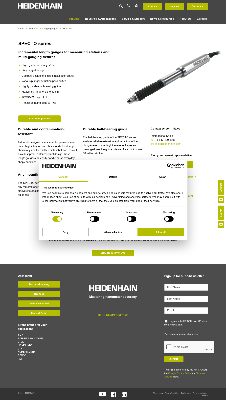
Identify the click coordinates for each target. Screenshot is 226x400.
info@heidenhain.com (168, 143)
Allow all (161, 232)
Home (21, 28)
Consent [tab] (63, 176)
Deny (65, 232)
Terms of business (199, 393)
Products (33, 28)
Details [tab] (113, 176)
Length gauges (50, 28)
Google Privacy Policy (179, 373)
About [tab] (162, 176)
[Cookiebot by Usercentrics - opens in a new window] (169, 165)
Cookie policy (186, 393)
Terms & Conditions (172, 393)
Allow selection (113, 232)
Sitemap (205, 395)
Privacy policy (158, 393)
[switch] (94, 219)
